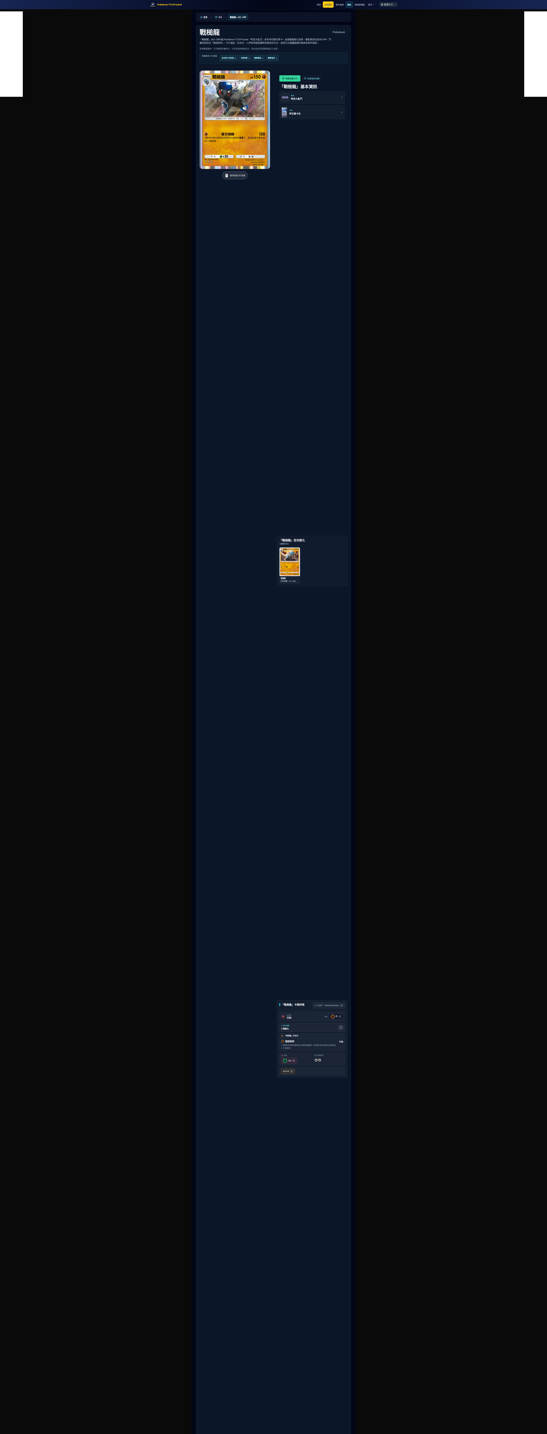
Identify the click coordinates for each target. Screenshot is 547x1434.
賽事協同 (272, 58)
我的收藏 (340, 4)
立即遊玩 (328, 4)
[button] (388, 4)
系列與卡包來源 (229, 58)
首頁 (319, 4)
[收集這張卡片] (289, 78)
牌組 (349, 4)
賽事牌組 (258, 58)
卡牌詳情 (245, 58)
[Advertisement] (11, 54)
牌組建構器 (360, 4)
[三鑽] (288, 1071)
